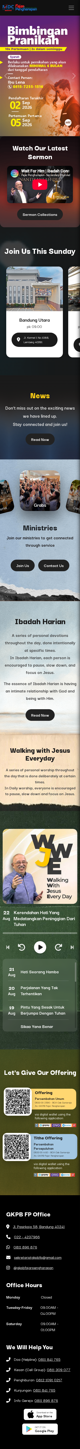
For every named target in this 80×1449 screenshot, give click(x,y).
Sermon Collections (40, 214)
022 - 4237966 (27, 1237)
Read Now (40, 439)
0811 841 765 (49, 1359)
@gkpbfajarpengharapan (33, 1267)
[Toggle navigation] (71, 8)
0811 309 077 (58, 1369)
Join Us (22, 565)
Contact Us (54, 565)
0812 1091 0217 (49, 1380)
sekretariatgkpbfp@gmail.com (38, 1257)
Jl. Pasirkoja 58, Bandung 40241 (39, 1226)
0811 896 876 (25, 1247)
